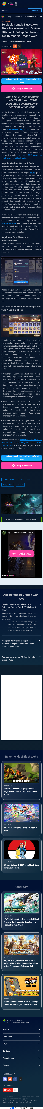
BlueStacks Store (8, 223)
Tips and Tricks (8, 479)
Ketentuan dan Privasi (10, 1101)
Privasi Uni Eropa (8, 1102)
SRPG (32, 172)
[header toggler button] (40, 4)
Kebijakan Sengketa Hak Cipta (28, 1101)
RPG (20, 479)
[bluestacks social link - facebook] (15, 1079)
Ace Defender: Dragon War (33, 17)
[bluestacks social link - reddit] (10, 1079)
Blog (9, 17)
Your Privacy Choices (24, 1108)
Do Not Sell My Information (23, 1102)
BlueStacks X (7, 485)
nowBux (20, 485)
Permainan (7, 1037)
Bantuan (6, 1065)
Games (17, 17)
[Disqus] (21, 707)
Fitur (5, 1044)
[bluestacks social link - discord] (5, 1079)
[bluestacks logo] (9, 3)
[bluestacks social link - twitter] (20, 1079)
